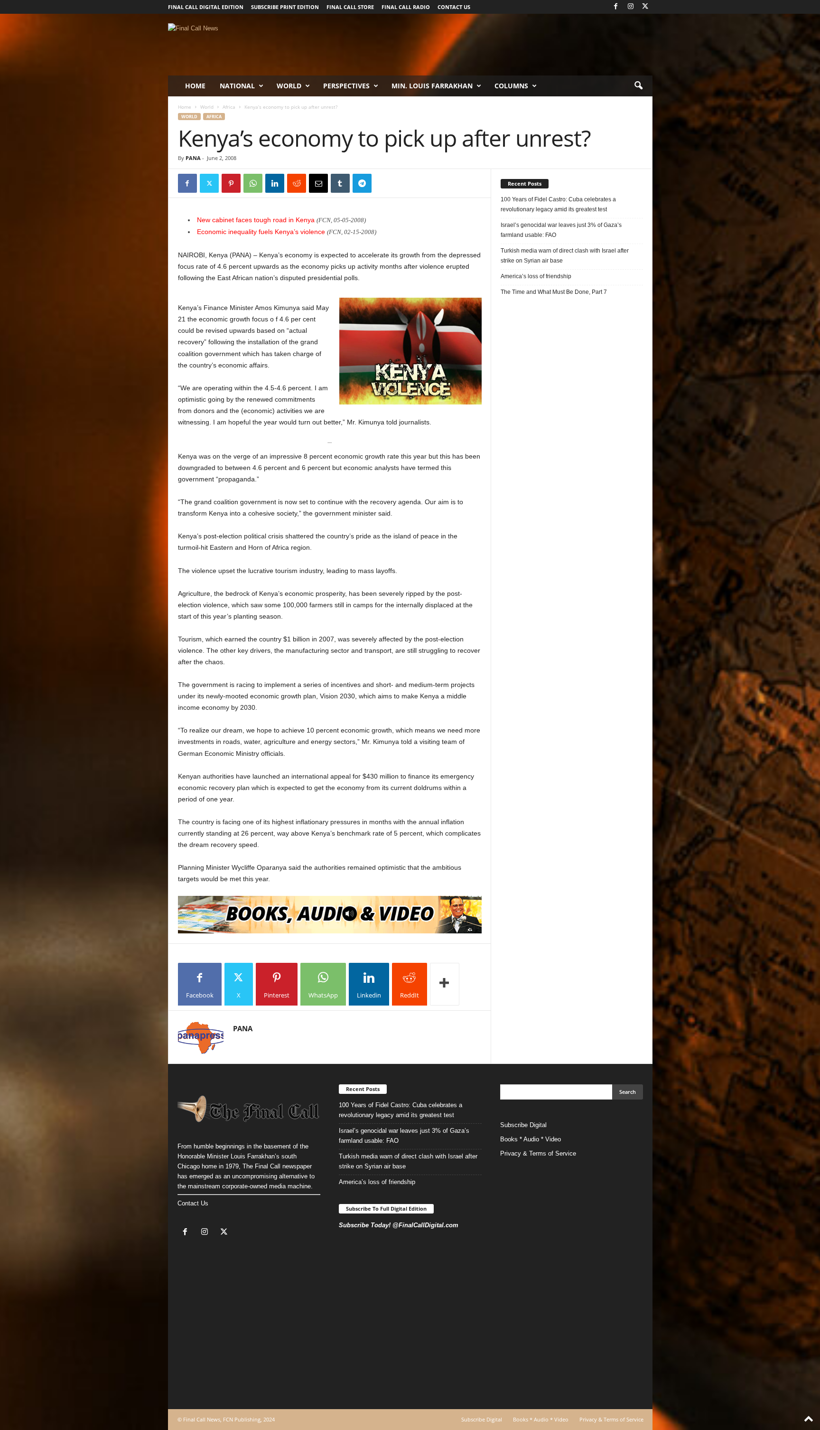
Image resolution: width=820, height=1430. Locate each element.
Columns (511, 85)
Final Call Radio (406, 6)
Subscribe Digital (523, 1125)
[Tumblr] (340, 183)
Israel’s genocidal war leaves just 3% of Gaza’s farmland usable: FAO (561, 230)
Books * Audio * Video (530, 1139)
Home (195, 85)
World (289, 85)
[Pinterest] (231, 183)
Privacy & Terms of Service (538, 1153)
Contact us (454, 6)
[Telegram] (362, 183)
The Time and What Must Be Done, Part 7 (554, 292)
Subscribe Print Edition (285, 6)
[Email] (318, 183)
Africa (229, 106)
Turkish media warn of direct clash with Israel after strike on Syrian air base (565, 255)
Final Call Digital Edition (205, 6)
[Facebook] (616, 7)
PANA (193, 157)
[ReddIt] (296, 183)
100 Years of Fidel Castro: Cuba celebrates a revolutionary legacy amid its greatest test (558, 204)
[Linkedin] (274, 183)
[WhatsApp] (252, 183)
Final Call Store (350, 6)
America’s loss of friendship (536, 276)
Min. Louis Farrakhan (432, 85)
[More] (444, 984)
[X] (645, 7)
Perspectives (346, 85)
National (237, 85)
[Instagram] (630, 7)
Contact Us (192, 1203)
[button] (638, 85)
